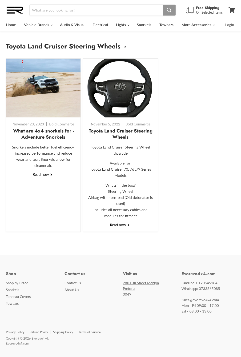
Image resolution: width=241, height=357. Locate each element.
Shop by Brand (17, 283)
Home (11, 24)
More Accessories (196, 24)
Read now (41, 174)
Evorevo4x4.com (17, 343)
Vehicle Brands (37, 24)
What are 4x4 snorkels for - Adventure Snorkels (43, 134)
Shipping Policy (63, 332)
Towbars (166, 24)
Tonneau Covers (18, 296)
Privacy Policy (15, 332)
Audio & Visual (72, 24)
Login (229, 25)
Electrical (100, 24)
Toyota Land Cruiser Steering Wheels (121, 134)
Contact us (72, 283)
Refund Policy (39, 332)
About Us (71, 290)
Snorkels (144, 24)
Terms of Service (89, 332)
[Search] (169, 10)
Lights (121, 24)
